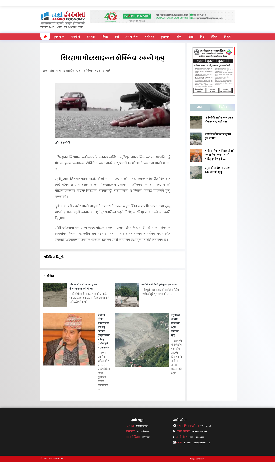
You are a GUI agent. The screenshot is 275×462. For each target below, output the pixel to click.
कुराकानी (165, 36)
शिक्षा (191, 36)
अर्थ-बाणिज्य (131, 36)
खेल (179, 36)
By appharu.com (197, 459)
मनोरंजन (149, 36)
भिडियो (227, 36)
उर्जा (117, 36)
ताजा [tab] (200, 107)
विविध (214, 36)
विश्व (202, 36)
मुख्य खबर (58, 36)
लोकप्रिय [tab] (222, 107)
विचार (105, 36)
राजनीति (75, 36)
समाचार (91, 36)
